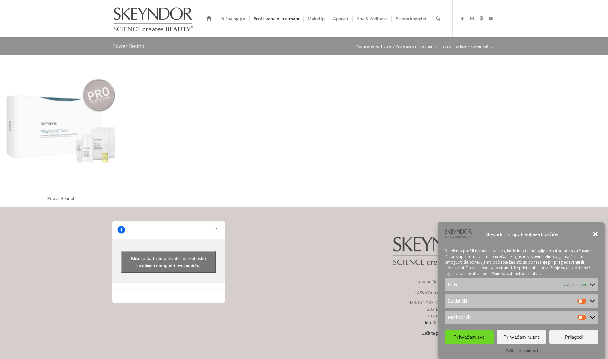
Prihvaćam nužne (522, 337)
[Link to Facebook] (462, 18)
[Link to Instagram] (472, 18)
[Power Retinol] (61, 129)
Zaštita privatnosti (521, 351)
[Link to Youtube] (481, 18)
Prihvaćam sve (469, 337)
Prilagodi (574, 337)
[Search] (438, 18)
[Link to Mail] (491, 18)
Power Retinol (129, 45)
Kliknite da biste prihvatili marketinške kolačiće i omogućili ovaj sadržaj (168, 262)
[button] (595, 234)
